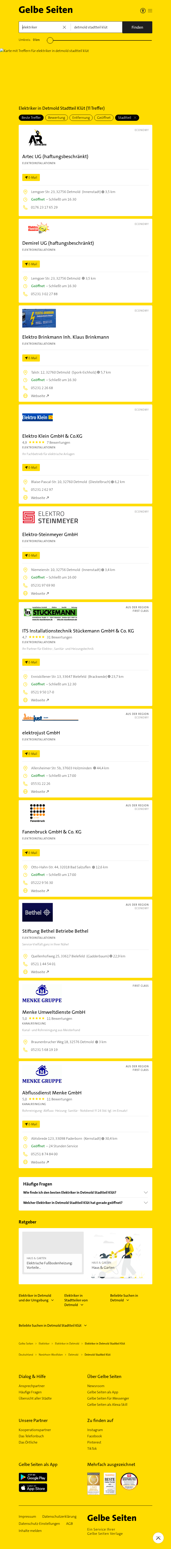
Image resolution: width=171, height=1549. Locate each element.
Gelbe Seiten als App (102, 1392)
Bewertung (56, 117)
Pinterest (94, 1442)
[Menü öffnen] (150, 10)
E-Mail (32, 177)
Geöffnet (104, 117)
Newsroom (95, 1386)
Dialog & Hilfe (32, 1376)
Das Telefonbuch (31, 1436)
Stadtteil (125, 117)
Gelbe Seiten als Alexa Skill (107, 1404)
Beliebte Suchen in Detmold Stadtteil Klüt (50, 1325)
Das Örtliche (28, 1442)
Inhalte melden (30, 1531)
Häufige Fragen (30, 1392)
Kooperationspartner (35, 1430)
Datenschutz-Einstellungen (39, 1523)
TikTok (92, 1448)
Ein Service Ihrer (105, 1531)
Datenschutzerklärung (59, 1516)
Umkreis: (29, 40)
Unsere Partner (33, 1420)
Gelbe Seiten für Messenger (108, 1398)
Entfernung (81, 117)
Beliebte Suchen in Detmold (124, 1297)
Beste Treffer (31, 117)
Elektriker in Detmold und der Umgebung (35, 1297)
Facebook (94, 1436)
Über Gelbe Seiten (104, 1376)
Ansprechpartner (32, 1386)
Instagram (95, 1430)
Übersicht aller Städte (35, 1398)
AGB (69, 1523)
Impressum (27, 1516)
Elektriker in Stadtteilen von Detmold (76, 1300)
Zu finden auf (100, 1420)
